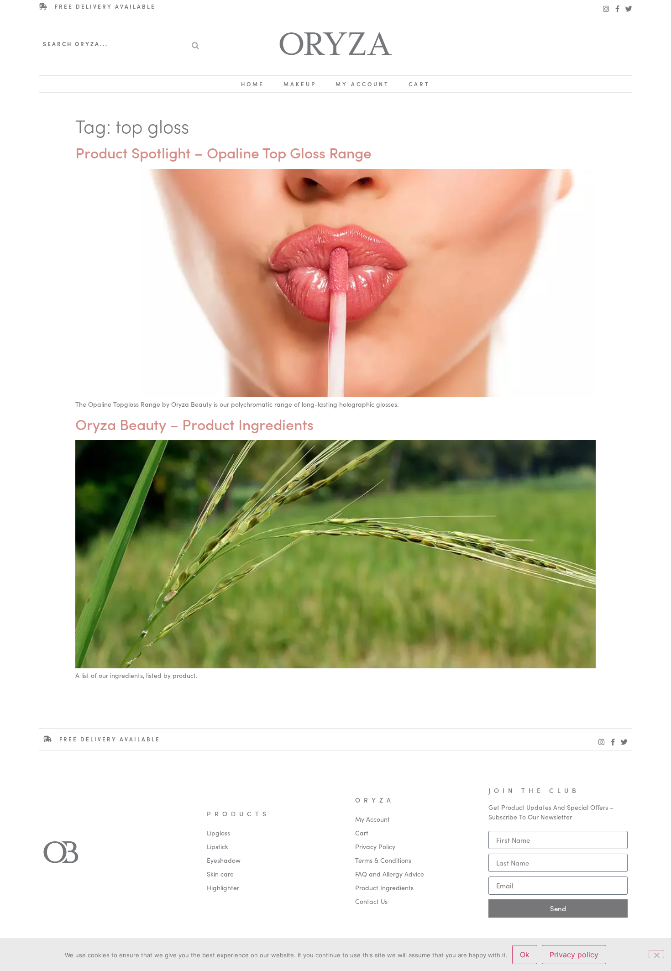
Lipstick (217, 846)
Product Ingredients (384, 887)
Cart (419, 84)
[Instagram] (606, 8)
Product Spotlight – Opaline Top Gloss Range (223, 152)
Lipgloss (218, 832)
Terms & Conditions (383, 860)
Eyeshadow (224, 860)
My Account (362, 84)
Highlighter (223, 887)
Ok (524, 954)
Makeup (299, 84)
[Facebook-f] (617, 8)
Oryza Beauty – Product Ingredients (194, 424)
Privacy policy (574, 954)
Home (252, 84)
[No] (656, 954)
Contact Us (371, 901)
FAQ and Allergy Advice (389, 873)
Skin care (220, 873)
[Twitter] (628, 8)
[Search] (195, 44)
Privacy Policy (375, 846)
